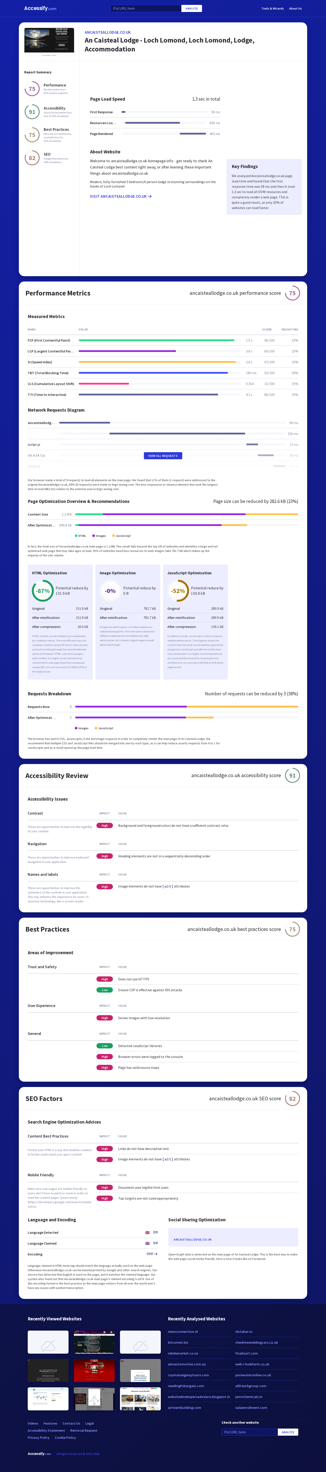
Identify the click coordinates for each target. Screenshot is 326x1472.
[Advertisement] (193, 76)
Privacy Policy (38, 1437)
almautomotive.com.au (187, 1364)
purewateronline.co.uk (253, 1375)
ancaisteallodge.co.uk (108, 32)
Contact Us (71, 1423)
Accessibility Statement (46, 1430)
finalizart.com (246, 1353)
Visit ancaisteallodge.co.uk (118, 196)
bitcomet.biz (178, 1342)
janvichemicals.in (248, 1396)
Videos (33, 1423)
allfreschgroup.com (250, 1386)
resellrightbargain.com (186, 1386)
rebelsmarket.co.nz (183, 1353)
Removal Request (83, 1430)
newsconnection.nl (183, 1331)
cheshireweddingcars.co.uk (256, 1342)
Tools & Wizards (272, 8)
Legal (89, 1423)
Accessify (40, 8)
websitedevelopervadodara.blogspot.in (199, 1396)
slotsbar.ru (243, 1331)
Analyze (191, 8)
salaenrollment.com (251, 1407)
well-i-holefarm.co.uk (252, 1364)
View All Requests (163, 456)
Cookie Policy (65, 1437)
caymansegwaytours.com (188, 1375)
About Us (295, 8)
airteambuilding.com (184, 1407)
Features (50, 1423)
